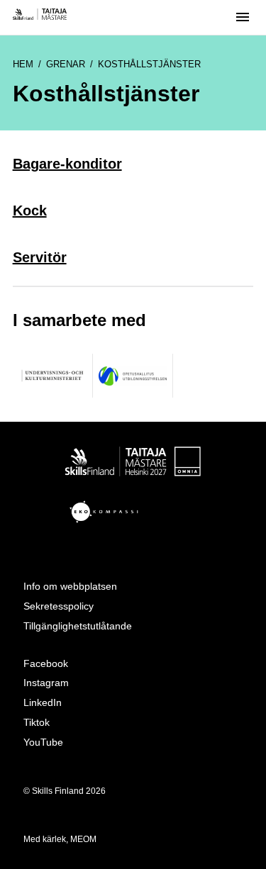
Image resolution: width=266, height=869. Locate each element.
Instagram (46, 682)
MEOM (83, 839)
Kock (30, 210)
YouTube (43, 742)
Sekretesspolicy (58, 606)
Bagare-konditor (67, 164)
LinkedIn (42, 702)
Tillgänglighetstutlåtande (77, 626)
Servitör (40, 257)
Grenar (65, 64)
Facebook (45, 663)
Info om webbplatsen (70, 586)
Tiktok (36, 722)
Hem (23, 64)
